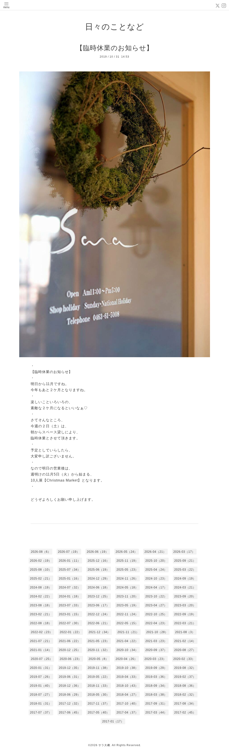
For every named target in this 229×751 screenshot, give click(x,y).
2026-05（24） (126, 551)
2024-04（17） (156, 587)
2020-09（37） (156, 650)
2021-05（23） (98, 641)
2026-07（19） (69, 551)
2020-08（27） (185, 650)
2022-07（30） (70, 623)
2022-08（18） (41, 623)
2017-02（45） (185, 712)
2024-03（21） (185, 587)
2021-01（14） (41, 650)
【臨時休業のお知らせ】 (114, 48)
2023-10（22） (156, 596)
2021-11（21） (128, 632)
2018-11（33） (98, 685)
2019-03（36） (156, 676)
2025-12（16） (98, 560)
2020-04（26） (126, 659)
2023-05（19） (127, 605)
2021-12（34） (99, 632)
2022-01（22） (70, 632)
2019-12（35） (70, 668)
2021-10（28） (157, 632)
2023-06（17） (98, 605)
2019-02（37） (185, 676)
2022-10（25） (156, 614)
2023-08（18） (41, 605)
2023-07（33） (70, 605)
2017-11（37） (98, 703)
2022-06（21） (98, 623)
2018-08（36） (185, 685)
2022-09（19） (185, 614)
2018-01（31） (41, 703)
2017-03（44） (156, 712)
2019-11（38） (98, 668)
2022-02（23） (42, 632)
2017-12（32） (70, 703)
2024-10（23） (156, 578)
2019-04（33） (127, 676)
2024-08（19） (41, 587)
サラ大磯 (104, 745)
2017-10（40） (127, 703)
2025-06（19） (98, 569)
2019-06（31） (70, 676)
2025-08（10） (41, 569)
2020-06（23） (70, 659)
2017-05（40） (98, 712)
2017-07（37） (41, 712)
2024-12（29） (98, 578)
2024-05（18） (127, 587)
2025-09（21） (185, 560)
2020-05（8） (98, 659)
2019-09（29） (156, 668)
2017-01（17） (113, 721)
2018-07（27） (41, 694)
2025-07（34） (70, 569)
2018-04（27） (127, 694)
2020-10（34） (127, 650)
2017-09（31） (156, 703)
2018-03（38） (156, 694)
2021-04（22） (127, 641)
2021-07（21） (41, 641)
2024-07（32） (70, 587)
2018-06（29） (70, 694)
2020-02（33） (184, 659)
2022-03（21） (185, 623)
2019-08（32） (185, 668)
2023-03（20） (185, 605)
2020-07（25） (42, 659)
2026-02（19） (41, 560)
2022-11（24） (127, 614)
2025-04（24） (156, 569)
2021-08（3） (185, 632)
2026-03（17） (184, 551)
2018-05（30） (98, 694)
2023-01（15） (70, 614)
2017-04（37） (127, 712)
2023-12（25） (98, 596)
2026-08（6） (41, 551)
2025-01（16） (70, 578)
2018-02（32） (185, 694)
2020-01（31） (41, 668)
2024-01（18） (70, 596)
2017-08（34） (185, 703)
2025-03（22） (185, 569)
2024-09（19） (185, 578)
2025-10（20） (156, 560)
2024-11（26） (127, 578)
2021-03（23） (156, 641)
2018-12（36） (70, 685)
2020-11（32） (98, 650)
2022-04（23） (156, 623)
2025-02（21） (41, 578)
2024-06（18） (98, 587)
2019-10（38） (127, 668)
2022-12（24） (98, 614)
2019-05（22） (98, 676)
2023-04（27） (156, 605)
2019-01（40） (41, 685)
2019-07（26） (41, 676)
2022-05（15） (127, 623)
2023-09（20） (185, 596)
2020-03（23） (155, 659)
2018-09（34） (156, 685)
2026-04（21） (155, 551)
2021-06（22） (70, 641)
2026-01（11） (70, 560)
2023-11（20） (127, 596)
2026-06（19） (97, 551)
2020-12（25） (70, 650)
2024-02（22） (41, 596)
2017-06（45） (70, 712)
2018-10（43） (127, 685)
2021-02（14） (185, 641)
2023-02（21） (41, 614)
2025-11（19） (127, 560)
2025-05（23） (127, 569)
